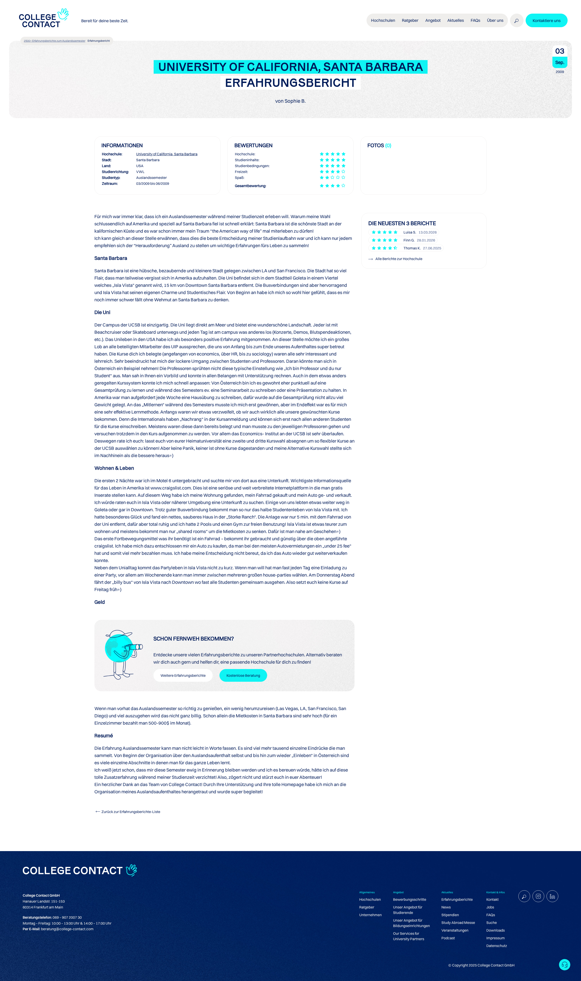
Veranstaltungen (454, 930)
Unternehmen (370, 915)
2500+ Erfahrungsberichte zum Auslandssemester (54, 40)
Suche (491, 922)
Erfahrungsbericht (99, 40)
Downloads (495, 930)
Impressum (495, 938)
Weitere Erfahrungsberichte (183, 675)
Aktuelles (455, 20)
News (446, 907)
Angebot (433, 20)
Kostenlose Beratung (243, 675)
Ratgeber (366, 907)
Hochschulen (370, 899)
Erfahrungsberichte (457, 899)
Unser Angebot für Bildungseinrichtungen (411, 923)
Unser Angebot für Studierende (407, 910)
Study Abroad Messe (458, 922)
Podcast (448, 938)
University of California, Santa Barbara (166, 154)
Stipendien (450, 915)
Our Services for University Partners (408, 936)
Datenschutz (496, 945)
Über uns (495, 20)
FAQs (475, 20)
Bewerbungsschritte (409, 899)
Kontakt (492, 899)
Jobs (490, 907)
